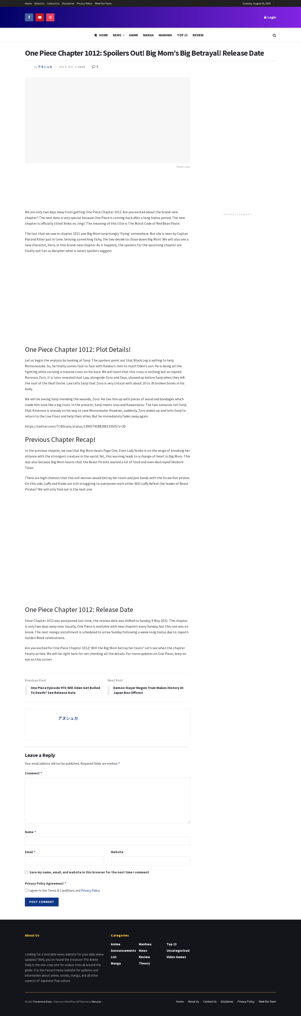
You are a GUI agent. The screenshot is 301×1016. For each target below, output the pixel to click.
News (117, 35)
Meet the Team (103, 3)
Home (28, 3)
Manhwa (165, 35)
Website (117, 852)
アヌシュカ (45, 67)
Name (30, 832)
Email (30, 852)
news (81, 67)
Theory (144, 963)
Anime (133, 35)
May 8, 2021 (66, 67)
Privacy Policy (84, 3)
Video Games (176, 957)
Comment (34, 773)
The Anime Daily (42, 1001)
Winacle (96, 1001)
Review (198, 35)
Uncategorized (178, 950)
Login (271, 17)
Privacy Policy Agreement (46, 883)
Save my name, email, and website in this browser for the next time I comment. (89, 872)
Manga (148, 35)
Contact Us (53, 3)
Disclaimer (68, 3)
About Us (39, 3)
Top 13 (182, 35)
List (114, 957)
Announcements (123, 950)
